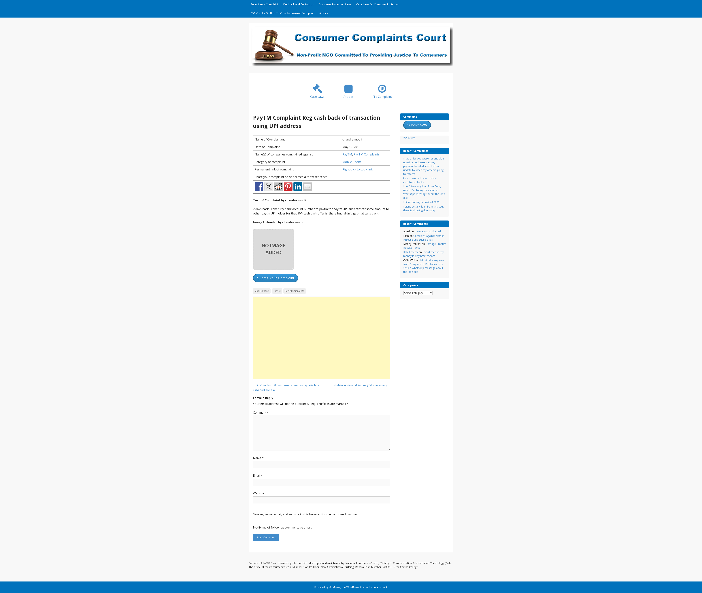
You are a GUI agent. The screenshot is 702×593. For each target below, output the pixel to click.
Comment (261, 412)
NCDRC (267, 563)
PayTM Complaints (367, 154)
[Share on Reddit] (278, 186)
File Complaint (382, 97)
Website (258, 493)
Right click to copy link (357, 169)
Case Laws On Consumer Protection (377, 4)
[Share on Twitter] (268, 186)
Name (258, 458)
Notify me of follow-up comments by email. (282, 527)
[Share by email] (307, 186)
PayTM (347, 154)
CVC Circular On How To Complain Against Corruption (282, 13)
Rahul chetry (410, 252)
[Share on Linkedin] (297, 186)
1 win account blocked (427, 231)
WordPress (352, 587)
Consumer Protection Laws (335, 4)
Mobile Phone (352, 162)
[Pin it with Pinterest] (288, 186)
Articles (323, 13)
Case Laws (317, 97)
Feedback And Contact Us (298, 4)
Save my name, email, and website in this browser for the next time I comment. (306, 514)
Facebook (409, 137)
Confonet (254, 563)
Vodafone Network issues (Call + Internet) (362, 385)
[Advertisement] (321, 338)
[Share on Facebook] (259, 186)
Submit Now (417, 125)
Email (258, 476)
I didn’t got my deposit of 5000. (421, 202)
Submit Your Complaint (264, 4)
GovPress (334, 587)
